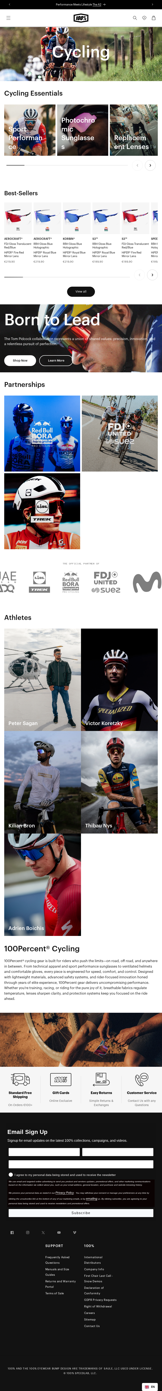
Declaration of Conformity (94, 1291)
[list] (81, 130)
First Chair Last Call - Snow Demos (98, 1278)
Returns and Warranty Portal (60, 1284)
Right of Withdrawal (98, 1306)
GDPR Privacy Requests (100, 1300)
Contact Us (92, 1326)
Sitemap (90, 1319)
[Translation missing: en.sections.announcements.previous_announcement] (9, 4)
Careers (89, 1313)
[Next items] (150, 165)
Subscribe (81, 1213)
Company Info (94, 1269)
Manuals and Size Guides (57, 1272)
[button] (8, 18)
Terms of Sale (54, 1293)
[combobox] (150, 1387)
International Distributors (93, 1260)
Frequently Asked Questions (57, 1260)
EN (153, 1387)
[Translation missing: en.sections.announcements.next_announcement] (152, 4)
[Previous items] (137, 165)
